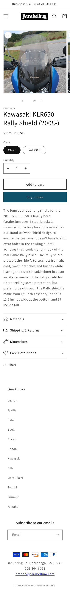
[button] (6, 16)
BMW (10, 420)
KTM (10, 468)
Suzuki (12, 487)
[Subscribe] (57, 535)
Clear (12, 150)
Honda (12, 449)
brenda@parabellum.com (35, 574)
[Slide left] (22, 101)
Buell (11, 429)
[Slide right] (42, 101)
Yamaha (12, 507)
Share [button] (13, 365)
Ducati (12, 439)
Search (12, 401)
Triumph (13, 497)
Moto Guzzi (15, 478)
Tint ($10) (34, 150)
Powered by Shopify (46, 585)
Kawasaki (14, 458)
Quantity (8, 160)
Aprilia (12, 410)
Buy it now (35, 197)
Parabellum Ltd (29, 585)
